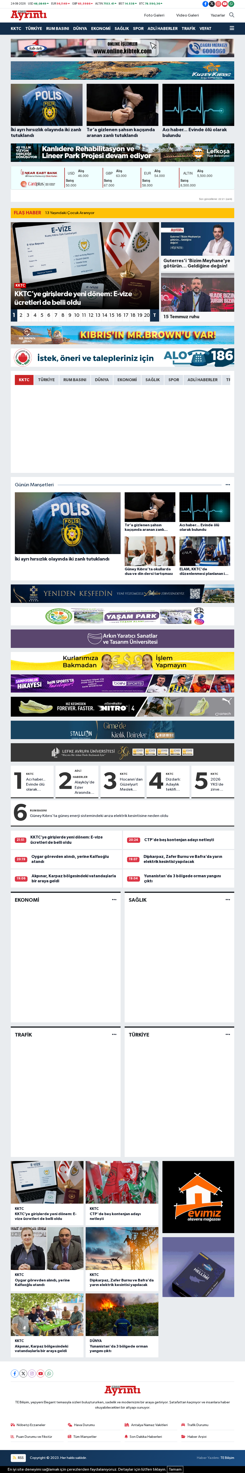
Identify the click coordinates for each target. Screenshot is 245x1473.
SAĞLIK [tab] (152, 380)
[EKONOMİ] (114, 900)
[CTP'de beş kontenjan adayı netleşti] (122, 1182)
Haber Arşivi (197, 1437)
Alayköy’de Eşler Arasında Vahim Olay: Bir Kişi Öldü (85, 787)
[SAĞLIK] (228, 900)
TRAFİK (188, 29)
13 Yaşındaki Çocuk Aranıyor (70, 213)
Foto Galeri (154, 15)
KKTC (16, 29)
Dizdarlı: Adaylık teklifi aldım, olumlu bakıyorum (175, 784)
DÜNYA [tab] (102, 380)
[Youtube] (41, 1373)
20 (147, 315)
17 (125, 315)
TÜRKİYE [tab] (46, 380)
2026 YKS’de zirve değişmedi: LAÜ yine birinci (221, 784)
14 (104, 315)
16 (118, 315)
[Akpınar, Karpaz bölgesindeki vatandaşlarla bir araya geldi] (47, 1314)
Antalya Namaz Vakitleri (149, 1425)
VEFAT (206, 29)
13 (97, 315)
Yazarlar (218, 15)
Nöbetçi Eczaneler (31, 1425)
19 (139, 315)
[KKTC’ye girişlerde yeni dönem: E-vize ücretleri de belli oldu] (47, 1182)
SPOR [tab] (173, 380)
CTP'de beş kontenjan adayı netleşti (179, 840)
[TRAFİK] (114, 1035)
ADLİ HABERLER (163, 29)
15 (111, 315)
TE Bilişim (227, 1458)
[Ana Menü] (232, 29)
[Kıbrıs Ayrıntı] (29, 15)
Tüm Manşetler (85, 1437)
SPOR (138, 29)
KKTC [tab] (24, 380)
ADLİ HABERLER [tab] (202, 380)
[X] (23, 1373)
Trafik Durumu (197, 1425)
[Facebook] (15, 1373)
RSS (20, 1458)
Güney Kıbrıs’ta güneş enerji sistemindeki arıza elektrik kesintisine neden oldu (99, 816)
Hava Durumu (84, 1425)
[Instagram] (32, 1373)
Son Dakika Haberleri (146, 1437)
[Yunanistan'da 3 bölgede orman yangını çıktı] (122, 1314)
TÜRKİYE (33, 29)
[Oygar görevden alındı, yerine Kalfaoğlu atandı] (47, 1248)
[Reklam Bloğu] (122, 48)
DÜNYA (80, 29)
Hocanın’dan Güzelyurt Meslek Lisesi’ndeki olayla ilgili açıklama (131, 784)
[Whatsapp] (49, 1373)
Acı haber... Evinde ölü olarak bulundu (35, 784)
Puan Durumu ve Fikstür (34, 1437)
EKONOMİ (101, 29)
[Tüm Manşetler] (228, 485)
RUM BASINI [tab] (74, 380)
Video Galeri (187, 15)
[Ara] (231, 15)
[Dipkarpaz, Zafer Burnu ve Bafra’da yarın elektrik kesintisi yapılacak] (122, 1248)
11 (84, 315)
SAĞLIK (122, 29)
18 (132, 315)
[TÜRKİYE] (228, 1035)
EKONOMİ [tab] (127, 380)
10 (76, 315)
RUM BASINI (57, 29)
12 (91, 315)
